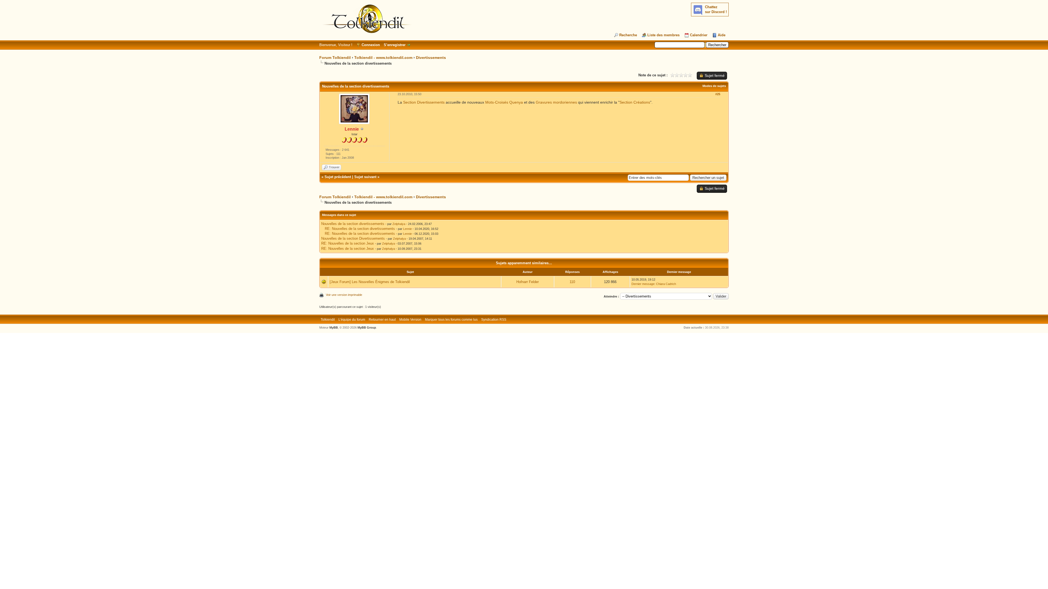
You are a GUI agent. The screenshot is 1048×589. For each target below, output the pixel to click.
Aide (721, 35)
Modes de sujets (714, 86)
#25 (717, 94)
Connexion (371, 45)
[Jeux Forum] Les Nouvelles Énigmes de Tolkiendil (370, 282)
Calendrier (698, 35)
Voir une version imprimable (344, 294)
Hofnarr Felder (527, 282)
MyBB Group (367, 327)
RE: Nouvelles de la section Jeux (347, 243)
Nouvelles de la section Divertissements (353, 238)
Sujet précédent (337, 177)
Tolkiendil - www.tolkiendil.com (383, 57)
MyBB (333, 327)
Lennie (407, 228)
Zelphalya (398, 224)
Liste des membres (663, 35)
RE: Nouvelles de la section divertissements (360, 229)
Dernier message (643, 284)
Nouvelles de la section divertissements (352, 224)
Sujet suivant (365, 177)
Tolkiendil (328, 319)
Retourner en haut (382, 319)
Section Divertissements (424, 102)
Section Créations (635, 102)
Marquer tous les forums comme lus (451, 319)
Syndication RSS (493, 319)
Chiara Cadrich (666, 284)
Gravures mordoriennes (556, 102)
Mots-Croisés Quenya (504, 102)
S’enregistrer (395, 45)
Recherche (628, 35)
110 (572, 282)
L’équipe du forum (351, 319)
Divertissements (431, 57)
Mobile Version (410, 319)
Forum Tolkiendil (335, 57)
